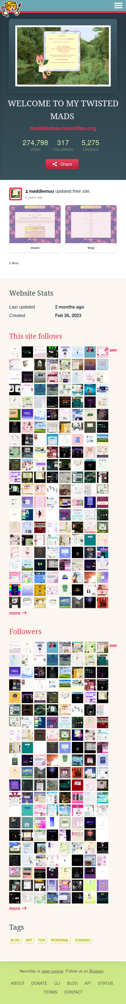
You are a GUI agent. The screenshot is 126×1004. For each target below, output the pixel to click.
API (87, 983)
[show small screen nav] (118, 5)
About (17, 983)
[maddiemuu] (15, 194)
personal (60, 940)
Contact (73, 992)
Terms (50, 992)
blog (15, 940)
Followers (25, 632)
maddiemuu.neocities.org (63, 128)
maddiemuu (41, 191)
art (29, 940)
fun (41, 940)
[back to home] (11, 8)
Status (105, 983)
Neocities (28, 971)
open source (52, 971)
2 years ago (34, 197)
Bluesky (96, 971)
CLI (57, 983)
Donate (39, 983)
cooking (82, 940)
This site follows (35, 336)
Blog (72, 983)
